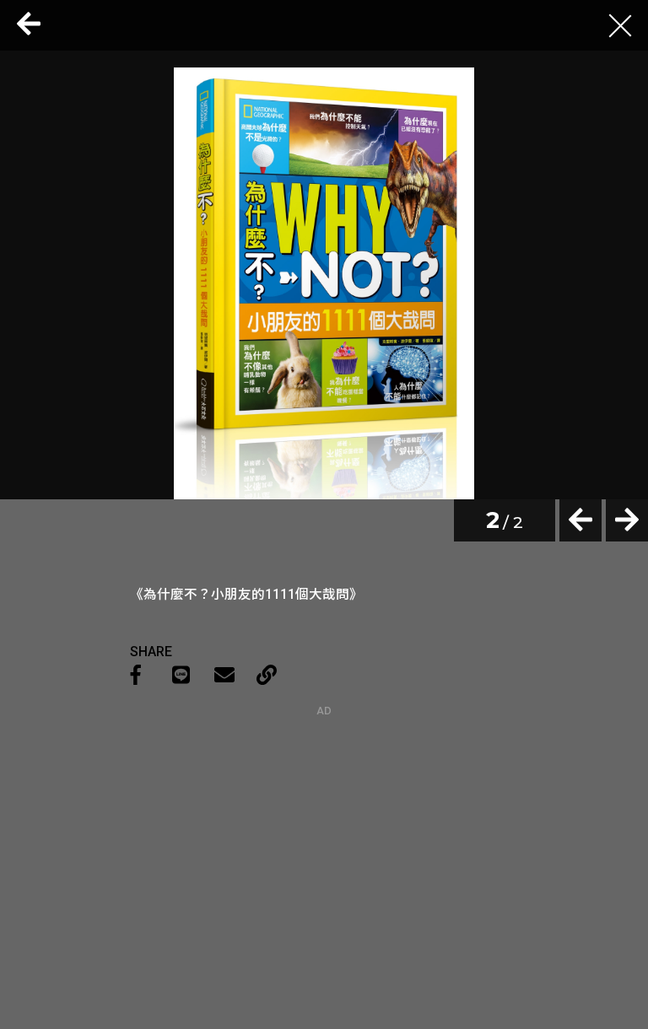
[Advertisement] (324, 822)
